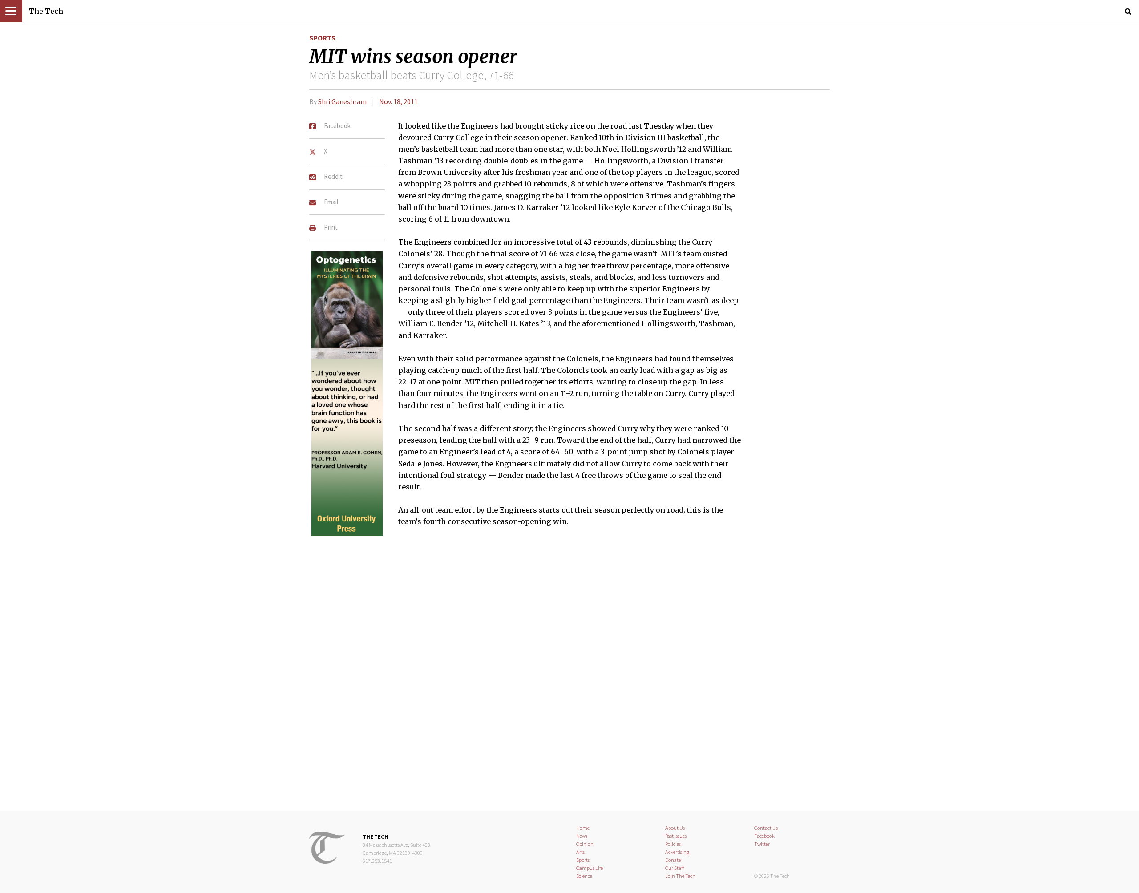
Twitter (762, 843)
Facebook (764, 835)
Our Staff (674, 868)
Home (583, 827)
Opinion (585, 843)
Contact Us (766, 827)
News (581, 835)
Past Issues (676, 835)
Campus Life (589, 868)
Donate (673, 860)
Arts (580, 852)
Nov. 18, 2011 (398, 101)
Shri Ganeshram (342, 101)
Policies (673, 843)
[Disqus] (569, 674)
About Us (675, 827)
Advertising (677, 852)
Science (584, 876)
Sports (322, 37)
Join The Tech (680, 876)
